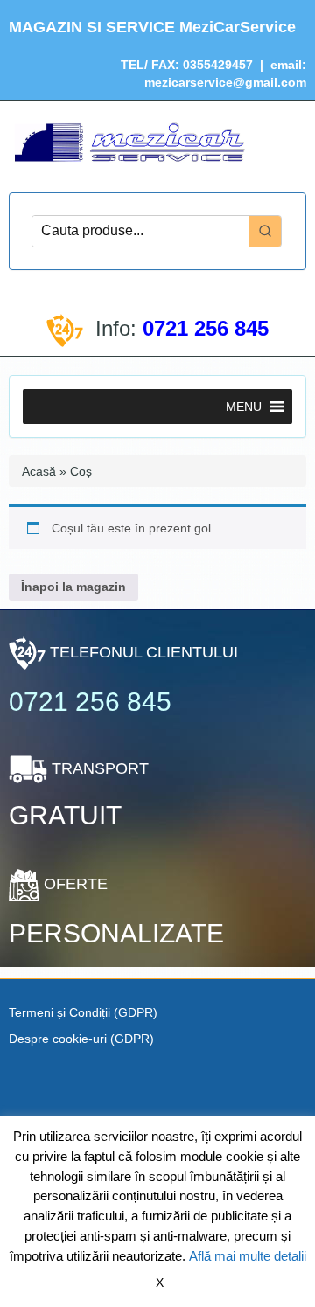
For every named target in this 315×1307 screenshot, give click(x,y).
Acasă (39, 471)
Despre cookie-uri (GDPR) (81, 1039)
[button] (244, 406)
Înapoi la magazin (73, 587)
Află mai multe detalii (247, 1255)
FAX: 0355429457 (200, 65)
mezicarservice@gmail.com (225, 82)
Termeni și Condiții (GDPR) (83, 1012)
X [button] (160, 1283)
